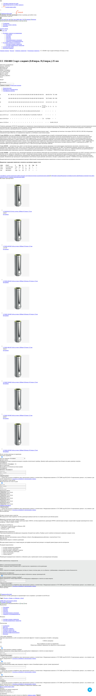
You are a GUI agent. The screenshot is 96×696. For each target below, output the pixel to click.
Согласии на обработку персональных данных (24, 478)
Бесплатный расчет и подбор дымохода (13, 4)
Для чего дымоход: (5, 458)
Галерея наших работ (10, 7)
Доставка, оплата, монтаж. (10, 24)
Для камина (9, 34)
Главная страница (4, 50)
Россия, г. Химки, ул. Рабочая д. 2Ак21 (14, 598)
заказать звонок (4, 28)
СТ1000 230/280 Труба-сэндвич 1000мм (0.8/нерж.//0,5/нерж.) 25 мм (20, 314)
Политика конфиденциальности (11, 632)
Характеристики (7, 88)
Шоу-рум (5, 627)
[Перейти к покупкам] (1, 18)
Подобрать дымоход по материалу (11, 42)
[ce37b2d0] (48, 53)
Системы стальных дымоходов (14, 44)
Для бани (8, 36)
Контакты (5, 26)
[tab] (49, 88)
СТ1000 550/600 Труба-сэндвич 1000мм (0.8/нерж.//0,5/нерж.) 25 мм (20, 382)
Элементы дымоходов (20, 50)
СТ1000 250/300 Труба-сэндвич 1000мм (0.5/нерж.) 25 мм (17, 415)
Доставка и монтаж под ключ (10, 3)
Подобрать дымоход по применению (12, 33)
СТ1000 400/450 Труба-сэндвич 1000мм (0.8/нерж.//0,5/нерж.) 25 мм (20, 281)
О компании (6, 23)
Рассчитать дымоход (8, 628)
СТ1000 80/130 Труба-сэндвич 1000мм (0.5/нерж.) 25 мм (17, 211)
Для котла (8, 38)
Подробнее (6, 214)
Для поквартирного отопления (14, 40)
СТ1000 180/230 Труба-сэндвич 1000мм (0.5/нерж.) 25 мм (17, 347)
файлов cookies (32, 695)
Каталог (12, 50)
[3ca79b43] (48, 54)
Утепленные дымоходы (33, 50)
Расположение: (4, 464)
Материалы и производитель (10, 89)
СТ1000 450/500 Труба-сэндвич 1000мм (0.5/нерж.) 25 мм (17, 246)
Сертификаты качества (9, 90)
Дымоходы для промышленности (14, 41)
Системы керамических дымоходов (15, 45)
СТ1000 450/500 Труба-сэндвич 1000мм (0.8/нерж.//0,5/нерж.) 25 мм (20, 450)
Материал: (2, 469)
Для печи (8, 37)
